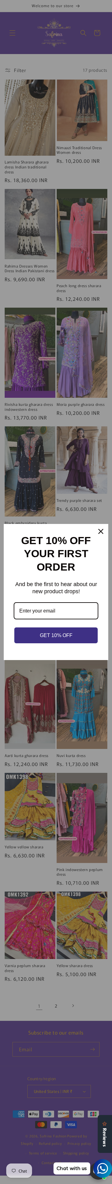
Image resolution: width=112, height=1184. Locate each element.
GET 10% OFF (56, 635)
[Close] (100, 531)
